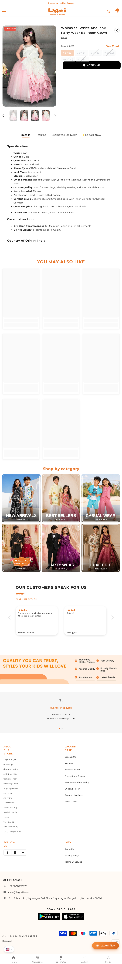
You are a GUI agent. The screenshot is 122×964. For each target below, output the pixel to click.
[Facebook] (7, 852)
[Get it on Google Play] (49, 916)
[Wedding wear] (21, 548)
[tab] (25, 135)
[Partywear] (61, 548)
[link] (21, 320)
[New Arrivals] (21, 498)
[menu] (4, 11)
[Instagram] (15, 852)
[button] (3, 115)
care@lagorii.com (19, 892)
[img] (62, 593)
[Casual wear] (100, 498)
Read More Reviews (26, 599)
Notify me (93, 65)
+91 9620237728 (17, 886)
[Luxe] (100, 548)
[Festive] (61, 498)
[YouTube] (23, 852)
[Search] (109, 12)
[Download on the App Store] (73, 916)
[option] (61, 3)
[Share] (117, 30)
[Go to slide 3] (62, 728)
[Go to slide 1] (59, 728)
